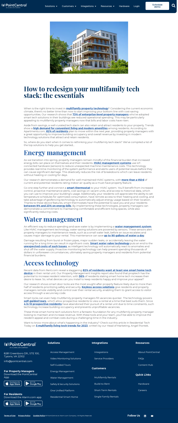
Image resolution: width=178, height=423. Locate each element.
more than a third (133, 179)
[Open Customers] (75, 6)
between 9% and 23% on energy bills (47, 205)
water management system (133, 226)
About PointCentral (149, 352)
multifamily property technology (87, 108)
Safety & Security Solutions (65, 384)
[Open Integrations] (95, 6)
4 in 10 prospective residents (43, 304)
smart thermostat (78, 187)
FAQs (141, 358)
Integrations (101, 352)
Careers (142, 390)
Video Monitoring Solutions (65, 358)
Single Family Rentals (106, 396)
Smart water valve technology (109, 243)
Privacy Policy (24, 416)
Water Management (61, 377)
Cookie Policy (39, 416)
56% (81, 276)
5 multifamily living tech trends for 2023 (62, 325)
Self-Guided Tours (60, 365)
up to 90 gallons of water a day (124, 235)
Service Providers (104, 358)
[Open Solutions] (57, 6)
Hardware (143, 384)
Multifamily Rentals (105, 377)
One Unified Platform (62, 390)
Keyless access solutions (98, 287)
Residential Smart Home (64, 397)
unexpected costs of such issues (45, 246)
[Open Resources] (114, 6)
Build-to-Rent (102, 384)
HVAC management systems (112, 163)
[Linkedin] (145, 416)
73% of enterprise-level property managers (101, 114)
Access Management (62, 352)
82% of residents (57, 131)
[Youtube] (152, 416)
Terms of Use (10, 416)
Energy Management (62, 371)
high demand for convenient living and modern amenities (70, 128)
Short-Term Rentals (105, 390)
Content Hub (145, 365)
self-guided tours (35, 301)
